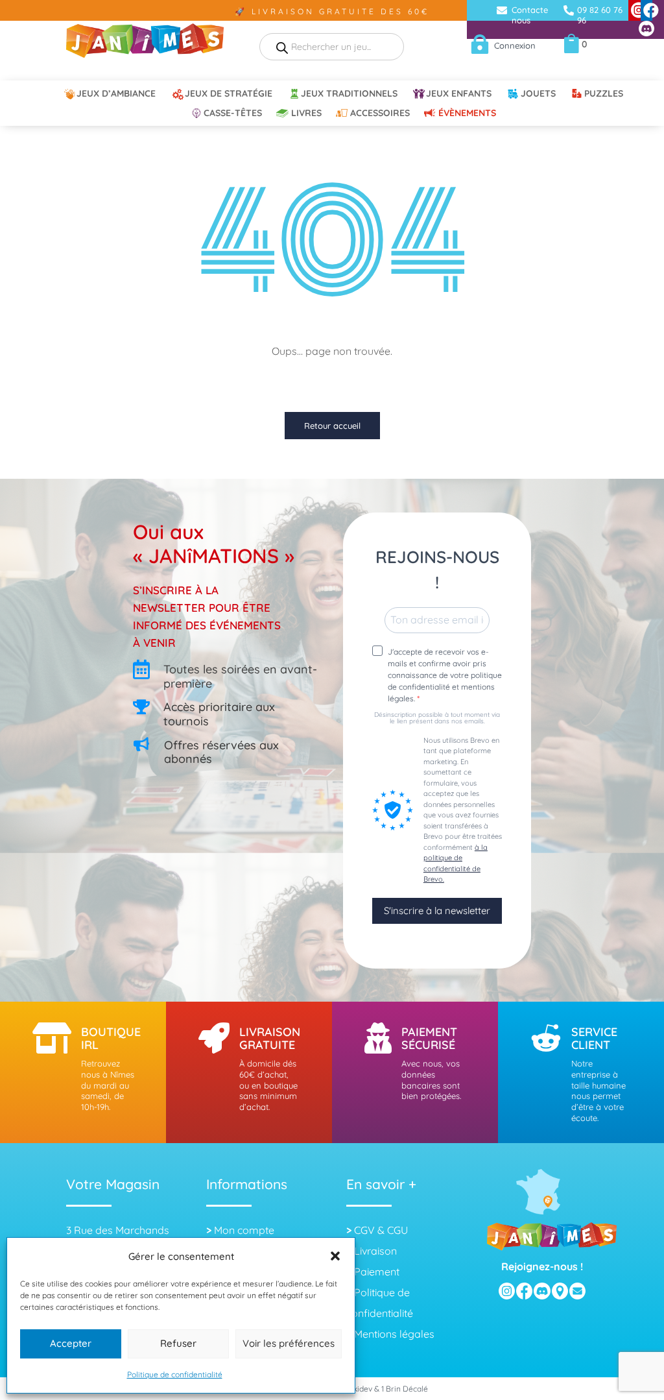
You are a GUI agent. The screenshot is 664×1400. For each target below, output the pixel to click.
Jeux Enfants (459, 94)
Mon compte (244, 1230)
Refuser (178, 1343)
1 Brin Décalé (404, 1389)
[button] (335, 1255)
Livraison (375, 1250)
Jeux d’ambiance (116, 94)
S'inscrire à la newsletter (437, 910)
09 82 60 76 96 (599, 15)
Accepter (70, 1343)
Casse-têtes (233, 113)
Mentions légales (394, 1333)
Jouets (538, 94)
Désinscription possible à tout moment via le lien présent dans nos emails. (437, 718)
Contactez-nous (533, 15)
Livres (306, 113)
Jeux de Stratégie (228, 94)
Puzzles (603, 94)
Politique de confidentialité (174, 1374)
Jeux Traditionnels (349, 94)
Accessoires (380, 113)
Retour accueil (332, 425)
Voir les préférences (289, 1343)
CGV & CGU (381, 1230)
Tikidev (359, 1389)
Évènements (467, 113)
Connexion (515, 45)
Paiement (376, 1271)
